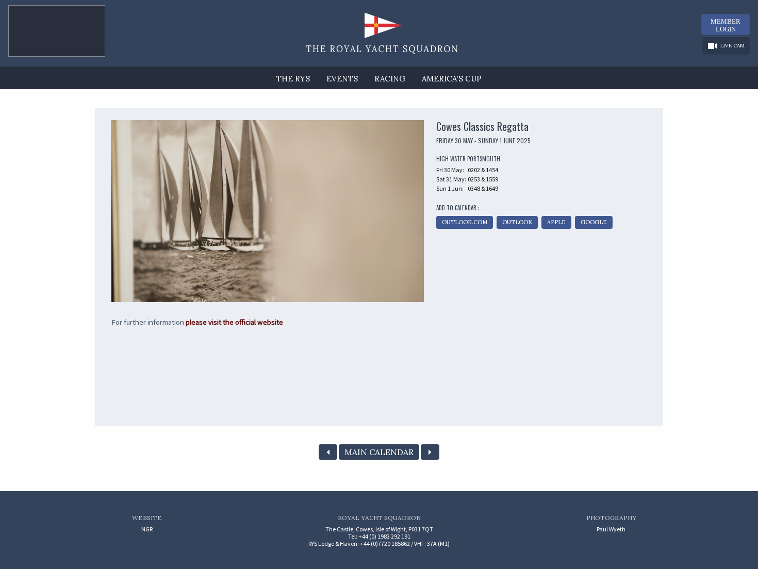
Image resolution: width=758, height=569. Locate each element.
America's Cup (452, 78)
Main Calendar (379, 452)
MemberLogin (725, 25)
